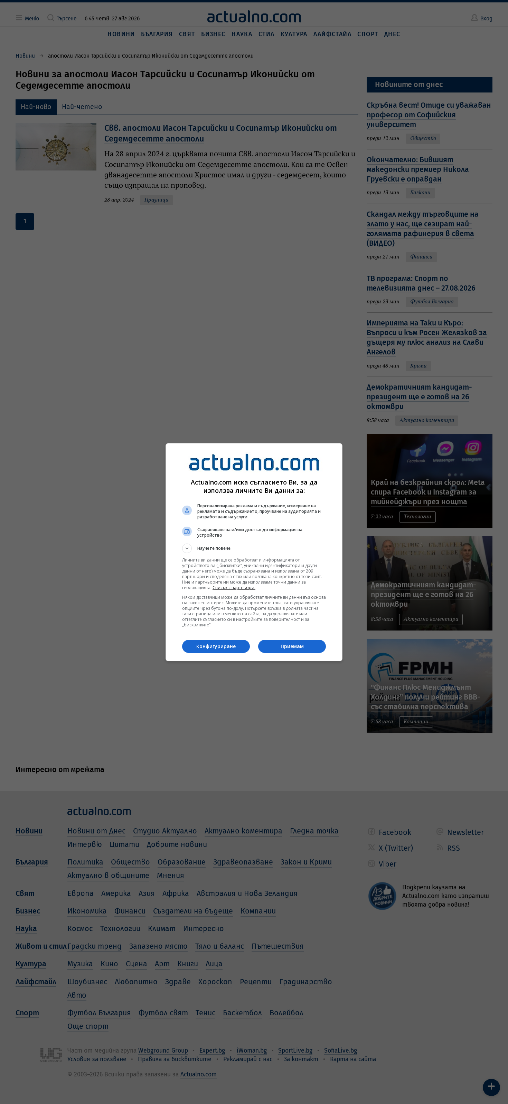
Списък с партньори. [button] (234, 587)
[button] (254, 548)
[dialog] (254, 552)
